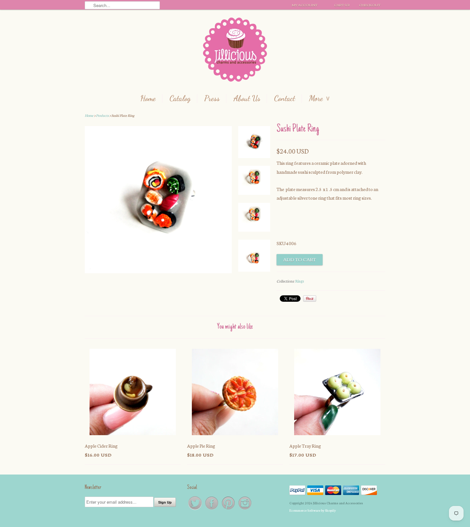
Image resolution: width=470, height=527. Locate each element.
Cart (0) (341, 5)
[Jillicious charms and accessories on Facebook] (212, 509)
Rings (299, 280)
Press (212, 98)
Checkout (369, 5)
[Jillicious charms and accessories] (235, 51)
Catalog (180, 98)
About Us (246, 98)
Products (102, 115)
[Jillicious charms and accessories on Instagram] (245, 509)
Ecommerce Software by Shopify (312, 510)
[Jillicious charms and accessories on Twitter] (195, 509)
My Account (304, 5)
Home (148, 98)
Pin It (309, 298)
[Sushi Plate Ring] (254, 143)
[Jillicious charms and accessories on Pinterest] (228, 509)
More (319, 98)
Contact (284, 98)
